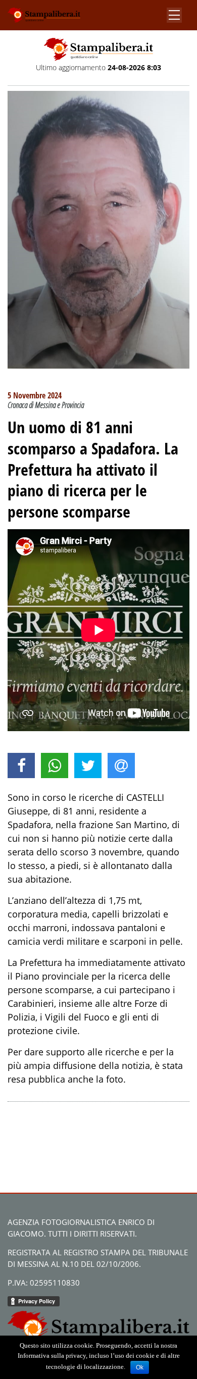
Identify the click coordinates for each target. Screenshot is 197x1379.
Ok (139, 1367)
